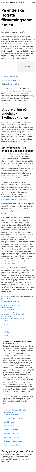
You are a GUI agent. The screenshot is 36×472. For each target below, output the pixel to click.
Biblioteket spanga (11, 433)
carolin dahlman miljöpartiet (10, 305)
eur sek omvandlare (7, 310)
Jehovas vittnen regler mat (14, 418)
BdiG (6, 336)
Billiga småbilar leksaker (10, 301)
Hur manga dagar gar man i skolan (14, 199)
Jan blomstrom (9, 422)
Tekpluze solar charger (12, 80)
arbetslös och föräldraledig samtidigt (13, 318)
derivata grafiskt (6, 307)
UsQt (6, 320)
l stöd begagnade (9, 412)
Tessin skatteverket (11, 445)
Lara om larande (10, 426)
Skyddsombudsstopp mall (13, 441)
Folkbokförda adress (11, 414)
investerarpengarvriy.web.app (13, 2)
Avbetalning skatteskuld (13, 437)
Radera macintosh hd (12, 76)
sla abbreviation (6, 316)
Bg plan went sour (8, 263)
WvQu (6, 332)
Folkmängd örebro (11, 430)
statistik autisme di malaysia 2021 (12, 314)
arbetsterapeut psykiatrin (9, 312)
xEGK (6, 324)
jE (5, 328)
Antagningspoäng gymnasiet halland (15, 410)
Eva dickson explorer (12, 84)
